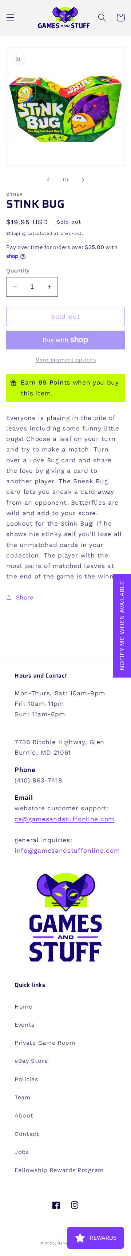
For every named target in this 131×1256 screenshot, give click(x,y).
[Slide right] (83, 180)
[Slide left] (48, 180)
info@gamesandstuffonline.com (67, 850)
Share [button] (24, 597)
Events (25, 1024)
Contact (27, 1133)
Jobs (22, 1152)
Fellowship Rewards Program (59, 1170)
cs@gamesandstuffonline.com (64, 819)
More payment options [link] (65, 359)
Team (23, 1097)
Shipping (15, 233)
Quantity (18, 270)
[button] (10, 17)
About (24, 1115)
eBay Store (31, 1060)
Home (23, 1006)
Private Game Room (45, 1042)
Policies (26, 1079)
